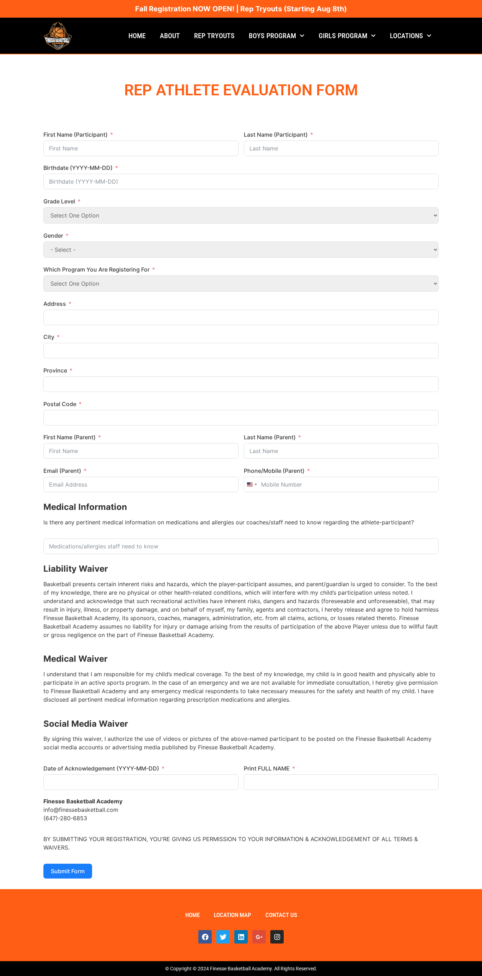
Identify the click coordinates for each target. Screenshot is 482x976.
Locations (406, 35)
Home (137, 35)
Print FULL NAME (267, 768)
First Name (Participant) (75, 134)
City (48, 336)
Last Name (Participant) (276, 134)
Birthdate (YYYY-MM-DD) (78, 167)
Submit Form (68, 871)
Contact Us (281, 914)
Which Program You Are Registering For (96, 269)
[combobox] (251, 484)
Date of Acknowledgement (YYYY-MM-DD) (101, 768)
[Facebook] (205, 937)
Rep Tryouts (214, 35)
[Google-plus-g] (259, 937)
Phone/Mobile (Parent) (274, 470)
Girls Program (343, 35)
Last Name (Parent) (270, 437)
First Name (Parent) (69, 437)
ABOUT (170, 35)
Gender (53, 235)
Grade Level (59, 201)
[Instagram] (277, 937)
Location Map (232, 914)
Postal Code (59, 403)
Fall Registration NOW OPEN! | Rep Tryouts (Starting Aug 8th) (241, 9)
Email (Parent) (62, 470)
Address (54, 303)
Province (55, 370)
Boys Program (272, 35)
